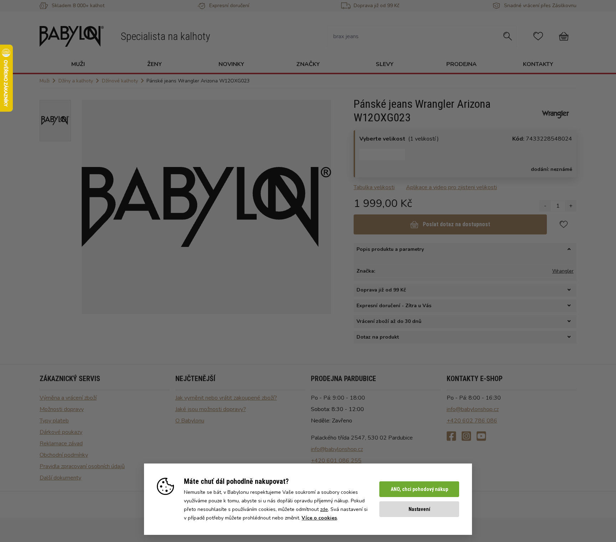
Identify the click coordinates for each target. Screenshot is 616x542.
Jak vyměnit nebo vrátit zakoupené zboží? (226, 398)
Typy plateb (54, 421)
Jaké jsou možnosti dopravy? (210, 409)
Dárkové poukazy (61, 432)
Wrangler (563, 271)
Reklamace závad (61, 443)
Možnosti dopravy (62, 409)
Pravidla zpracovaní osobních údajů (82, 466)
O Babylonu (189, 421)
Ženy (154, 64)
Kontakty (538, 64)
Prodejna (461, 64)
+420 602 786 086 (472, 421)
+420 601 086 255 (336, 461)
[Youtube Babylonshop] (481, 436)
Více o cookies (319, 518)
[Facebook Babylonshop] (451, 436)
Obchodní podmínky (64, 455)
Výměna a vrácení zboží (68, 398)
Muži (78, 64)
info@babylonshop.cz (337, 449)
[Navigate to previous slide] (90, 207)
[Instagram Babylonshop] (466, 436)
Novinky (231, 64)
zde (324, 509)
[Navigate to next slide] (322, 207)
